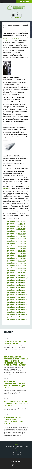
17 (22, 37)
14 (16, 37)
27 (10, 38)
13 (14, 37)
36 (16, 38)
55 (4, 40)
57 (6, 40)
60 (8, 40)
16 (20, 37)
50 (26, 38)
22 (4, 38)
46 (24, 38)
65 (10, 40)
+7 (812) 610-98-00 (16, 14)
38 (18, 38)
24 (6, 38)
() (12, 210)
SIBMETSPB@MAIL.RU (16, 17)
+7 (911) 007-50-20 (16, 16)
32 (14, 38)
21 (26, 37)
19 (24, 37)
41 (22, 38)
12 (12, 37)
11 (10, 37)
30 (12, 38)
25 (8, 38)
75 (12, 40)
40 (20, 38)
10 (8, 37)
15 (18, 37)
